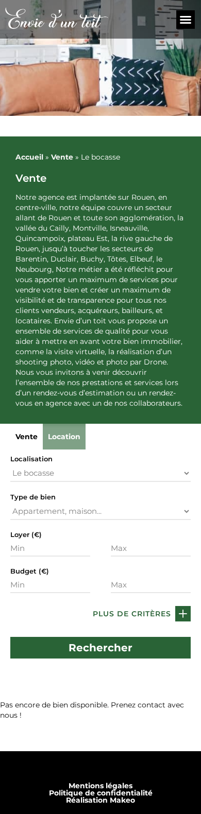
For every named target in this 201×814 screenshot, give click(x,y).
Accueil (29, 157)
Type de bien (33, 497)
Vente (62, 157)
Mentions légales (100, 785)
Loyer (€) (26, 534)
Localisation (31, 459)
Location (64, 436)
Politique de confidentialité (101, 792)
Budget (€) (29, 571)
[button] (185, 19)
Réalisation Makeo (100, 800)
